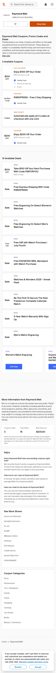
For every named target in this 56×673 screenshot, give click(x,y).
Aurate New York (11, 555)
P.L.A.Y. (7, 526)
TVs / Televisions (11, 588)
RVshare (7, 541)
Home (4, 641)
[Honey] (4, 4)
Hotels (7, 593)
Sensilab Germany (12, 521)
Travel (6, 598)
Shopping (8, 603)
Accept (38, 667)
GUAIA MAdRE (10, 560)
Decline (18, 667)
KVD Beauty (9, 545)
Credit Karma (9, 550)
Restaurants (9, 583)
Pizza (6, 578)
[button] (52, 4)
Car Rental (8, 612)
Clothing (7, 608)
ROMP (7, 531)
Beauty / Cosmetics (12, 622)
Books (6, 617)
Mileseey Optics (11, 536)
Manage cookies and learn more (33, 662)
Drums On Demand (12, 516)
